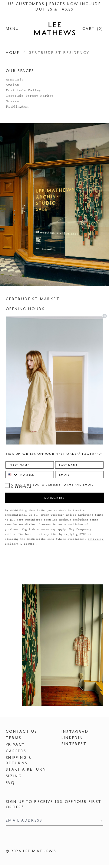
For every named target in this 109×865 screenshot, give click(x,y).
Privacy (15, 744)
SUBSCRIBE (54, 497)
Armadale (15, 80)
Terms (13, 738)
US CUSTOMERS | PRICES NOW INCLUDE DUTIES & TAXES (54, 6)
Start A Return (26, 769)
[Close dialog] (104, 315)
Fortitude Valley (23, 91)
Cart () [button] (92, 29)
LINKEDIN (72, 738)
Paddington (17, 107)
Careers (16, 751)
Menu (12, 29)
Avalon (12, 85)
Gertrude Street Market (30, 96)
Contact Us (21, 731)
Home (13, 53)
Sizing (14, 776)
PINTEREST (74, 744)
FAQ (10, 783)
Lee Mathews (39, 851)
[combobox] (12, 474)
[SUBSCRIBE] (99, 821)
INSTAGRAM (75, 732)
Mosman (12, 101)
